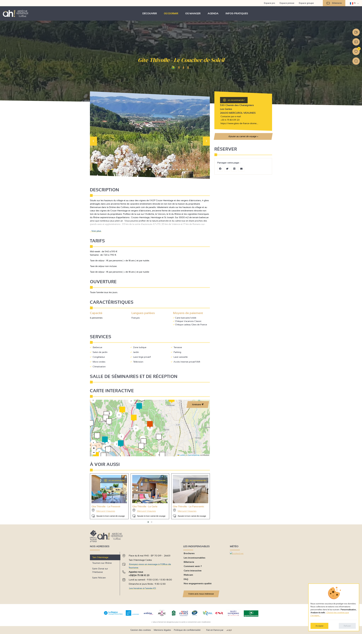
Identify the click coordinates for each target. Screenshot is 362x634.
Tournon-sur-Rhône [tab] (102, 563)
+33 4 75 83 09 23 (230, 120)
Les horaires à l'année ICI (142, 588)
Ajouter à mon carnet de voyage (110, 516)
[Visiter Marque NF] (194, 615)
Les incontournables (194, 558)
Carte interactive (193, 570)
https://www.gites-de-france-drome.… (239, 123)
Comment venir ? (193, 566)
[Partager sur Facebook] (220, 169)
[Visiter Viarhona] (208, 614)
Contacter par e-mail (230, 116)
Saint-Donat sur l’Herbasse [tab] (100, 570)
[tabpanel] (150, 572)
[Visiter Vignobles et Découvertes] (251, 613)
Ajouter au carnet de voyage (243, 136)
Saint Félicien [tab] (99, 577)
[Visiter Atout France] (184, 613)
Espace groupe (306, 3)
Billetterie (337, 3)
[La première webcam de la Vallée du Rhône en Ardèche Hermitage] (356, 32)
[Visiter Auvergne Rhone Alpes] (113, 615)
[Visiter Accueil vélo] (173, 615)
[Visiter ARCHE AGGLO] (162, 616)
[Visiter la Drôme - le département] (132, 615)
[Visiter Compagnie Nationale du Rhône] (219, 613)
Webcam (188, 575)
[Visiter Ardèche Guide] (148, 615)
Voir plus (95, 231)
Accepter (319, 626)
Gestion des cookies (140, 630)
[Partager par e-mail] (241, 169)
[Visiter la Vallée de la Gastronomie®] (233, 616)
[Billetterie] (356, 42)
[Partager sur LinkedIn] (234, 169)
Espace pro (269, 3)
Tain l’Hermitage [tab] (100, 557)
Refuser (347, 626)
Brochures (189, 553)
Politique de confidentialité (187, 630)
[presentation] (93, 141)
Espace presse (287, 3)
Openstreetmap (194, 455)
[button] (112, 169)
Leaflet (182, 455)
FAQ (186, 579)
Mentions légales (162, 630)
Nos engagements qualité (198, 583)
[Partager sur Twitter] (227, 169)
